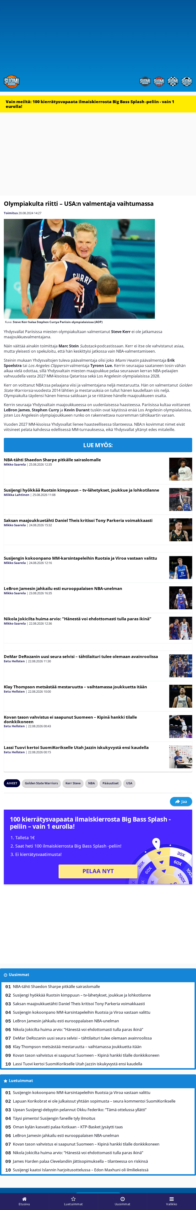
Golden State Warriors (41, 783)
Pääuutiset (111, 783)
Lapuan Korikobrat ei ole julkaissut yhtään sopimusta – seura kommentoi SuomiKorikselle (94, 1101)
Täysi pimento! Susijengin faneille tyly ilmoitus (54, 1118)
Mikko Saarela (15, 464)
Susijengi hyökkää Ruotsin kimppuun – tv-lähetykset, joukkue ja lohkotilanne (81, 490)
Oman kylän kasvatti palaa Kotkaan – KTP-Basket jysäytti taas (68, 1127)
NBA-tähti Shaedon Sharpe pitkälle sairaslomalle (52, 459)
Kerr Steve (73, 783)
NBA (91, 783)
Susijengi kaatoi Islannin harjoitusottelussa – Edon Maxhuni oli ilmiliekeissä (80, 1170)
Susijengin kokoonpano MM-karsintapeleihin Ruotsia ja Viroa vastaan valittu (80, 558)
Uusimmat (19, 974)
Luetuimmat (21, 1080)
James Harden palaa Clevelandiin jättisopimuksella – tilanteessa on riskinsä (80, 1161)
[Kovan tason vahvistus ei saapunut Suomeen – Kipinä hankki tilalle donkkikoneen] (180, 726)
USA (129, 783)
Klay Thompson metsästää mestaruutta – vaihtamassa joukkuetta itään (75, 687)
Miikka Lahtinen (16, 495)
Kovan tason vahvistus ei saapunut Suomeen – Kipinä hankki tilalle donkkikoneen (70, 719)
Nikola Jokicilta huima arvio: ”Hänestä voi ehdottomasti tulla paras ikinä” (77, 618)
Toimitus (11, 213)
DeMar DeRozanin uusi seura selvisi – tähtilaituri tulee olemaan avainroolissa (81, 656)
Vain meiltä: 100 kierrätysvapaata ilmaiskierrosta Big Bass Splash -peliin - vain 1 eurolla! (90, 104)
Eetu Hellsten (14, 661)
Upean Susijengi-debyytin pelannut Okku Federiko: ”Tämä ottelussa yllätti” (80, 1109)
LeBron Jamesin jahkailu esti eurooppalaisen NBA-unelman (63, 588)
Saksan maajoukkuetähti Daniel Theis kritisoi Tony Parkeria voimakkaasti (78, 520)
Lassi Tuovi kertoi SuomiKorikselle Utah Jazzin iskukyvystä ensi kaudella (76, 747)
